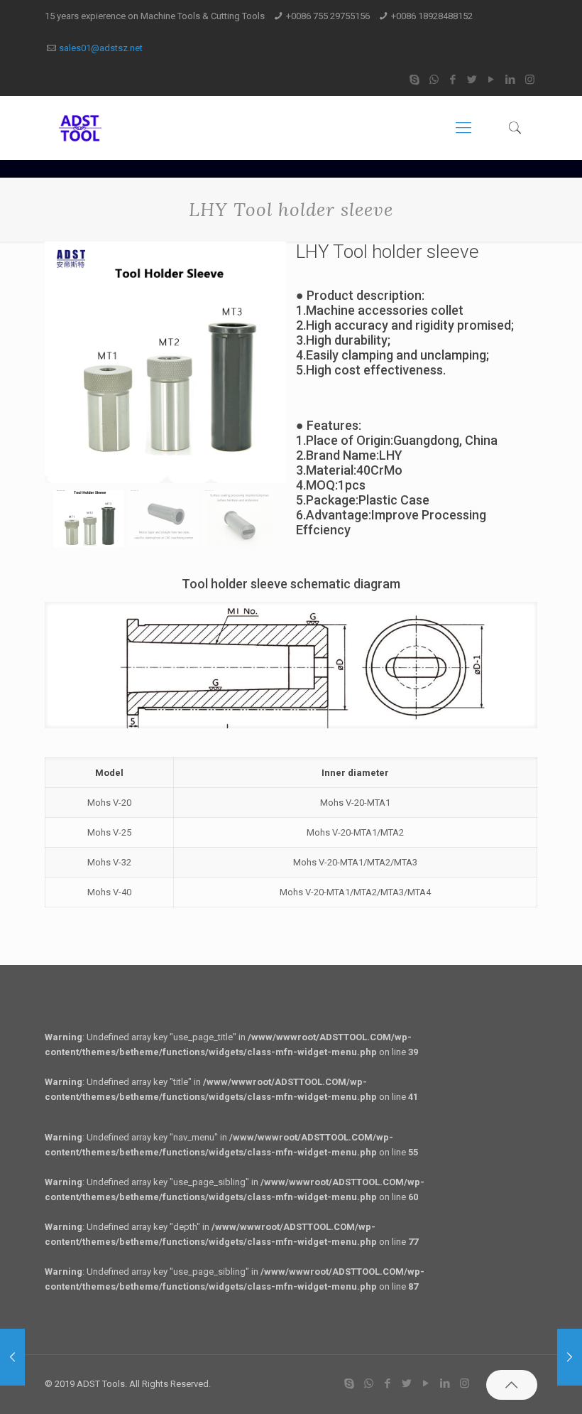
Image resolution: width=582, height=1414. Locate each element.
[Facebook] (453, 79)
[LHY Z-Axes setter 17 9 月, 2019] (569, 1357)
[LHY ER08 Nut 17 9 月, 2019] (12, 1357)
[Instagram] (529, 79)
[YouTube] (491, 79)
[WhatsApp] (434, 79)
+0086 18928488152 (432, 16)
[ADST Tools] (80, 128)
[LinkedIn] (510, 79)
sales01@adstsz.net (101, 48)
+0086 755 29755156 (328, 16)
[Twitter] (472, 79)
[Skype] (414, 79)
